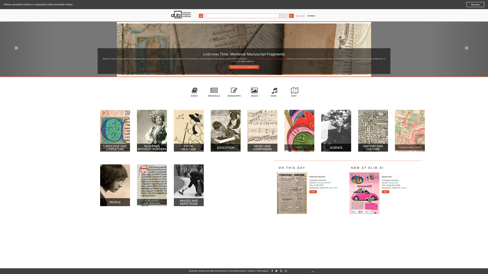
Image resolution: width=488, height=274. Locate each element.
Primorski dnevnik (323, 183)
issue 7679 (333, 188)
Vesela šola (393, 183)
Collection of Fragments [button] (244, 67)
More (313, 192)
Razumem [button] (475, 5)
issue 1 (404, 188)
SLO (297, 16)
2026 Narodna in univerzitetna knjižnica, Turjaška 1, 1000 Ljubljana (241, 271)
